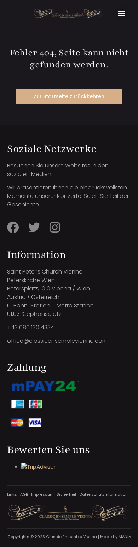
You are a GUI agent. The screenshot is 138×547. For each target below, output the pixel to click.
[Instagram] (55, 227)
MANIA (125, 537)
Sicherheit (66, 494)
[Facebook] (13, 227)
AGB (24, 494)
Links (12, 494)
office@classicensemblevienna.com (57, 341)
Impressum (42, 494)
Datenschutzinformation (104, 494)
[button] (121, 13)
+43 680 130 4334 (30, 327)
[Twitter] (34, 227)
